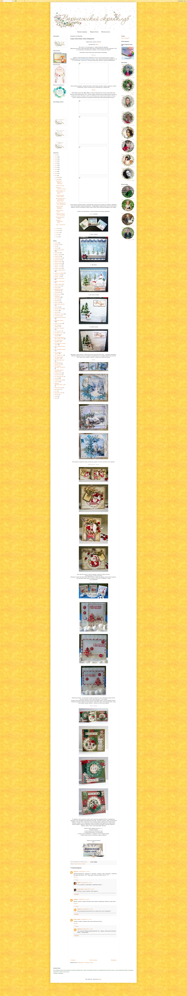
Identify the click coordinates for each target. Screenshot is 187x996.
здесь (101, 828)
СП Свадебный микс (59, 376)
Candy (56, 396)
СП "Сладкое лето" (59, 355)
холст (56, 391)
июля (57, 234)
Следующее (73, 960)
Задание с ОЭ (58, 276)
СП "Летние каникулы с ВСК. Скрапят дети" (60, 338)
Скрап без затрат (58, 323)
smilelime (76, 899)
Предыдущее (114, 960)
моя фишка (57, 300)
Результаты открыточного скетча (59, 221)
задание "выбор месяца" (60, 270)
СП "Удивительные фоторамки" (59, 357)
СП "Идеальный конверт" (58, 335)
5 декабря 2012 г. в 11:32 (86, 919)
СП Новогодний (58, 374)
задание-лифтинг (58, 284)
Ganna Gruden (77, 919)
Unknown (76, 871)
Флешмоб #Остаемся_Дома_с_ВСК (60, 384)
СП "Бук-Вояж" (58, 331)
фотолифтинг (58, 389)
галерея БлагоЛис (58, 258)
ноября (57, 179)
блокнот (56, 248)
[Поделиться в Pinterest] (96, 862)
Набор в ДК (57, 302)
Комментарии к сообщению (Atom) (85, 962)
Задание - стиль (58, 266)
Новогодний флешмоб (60, 304)
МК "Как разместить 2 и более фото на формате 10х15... (61, 199)
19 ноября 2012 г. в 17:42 (86, 882)
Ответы (76, 880)
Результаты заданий (59, 320)
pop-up (56, 398)
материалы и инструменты (57, 296)
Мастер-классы (105, 32)
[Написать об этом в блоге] (92, 862)
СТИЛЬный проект (59, 380)
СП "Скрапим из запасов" (58, 353)
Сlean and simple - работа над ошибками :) (60, 207)
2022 (56, 154)
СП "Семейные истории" (60, 349)
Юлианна (94, 55)
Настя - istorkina (93, 705)
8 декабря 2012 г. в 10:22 (87, 929)
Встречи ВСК (57, 256)
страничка (57, 381)
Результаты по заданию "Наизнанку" (59, 182)
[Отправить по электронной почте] (91, 862)
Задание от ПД (58, 274)
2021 (56, 157)
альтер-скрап (57, 244)
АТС (56, 246)
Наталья (91, 214)
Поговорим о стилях (59, 314)
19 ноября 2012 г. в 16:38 (83, 871)
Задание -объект (77, 863)
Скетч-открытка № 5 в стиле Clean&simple (61, 203)
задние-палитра (58, 286)
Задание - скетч (58, 264)
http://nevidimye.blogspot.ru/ (85, 59)
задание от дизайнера (59, 273)
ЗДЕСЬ (96, 44)
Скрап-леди (80, 889)
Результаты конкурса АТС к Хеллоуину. (60, 214)
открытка (83, 863)
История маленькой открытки (60, 218)
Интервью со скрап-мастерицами (59, 290)
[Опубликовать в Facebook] (95, 862)
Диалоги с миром (58, 261)
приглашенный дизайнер (60, 317)
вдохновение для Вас (59, 249)
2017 (56, 165)
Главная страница (82, 32)
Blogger (99, 979)
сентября (58, 230)
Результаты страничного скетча (61, 188)
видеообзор (57, 252)
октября (58, 228)
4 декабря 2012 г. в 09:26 (83, 899)
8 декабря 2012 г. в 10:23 (87, 909)
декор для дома (58, 259)
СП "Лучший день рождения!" (59, 341)
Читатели (57, 394)
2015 (56, 169)
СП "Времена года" (59, 332)
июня (57, 236)
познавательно (58, 315)
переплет (57, 312)
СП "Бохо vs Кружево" (60, 328)
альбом (56, 242)
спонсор (56, 378)
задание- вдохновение (59, 281)
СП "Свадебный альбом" (60, 346)
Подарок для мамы (60, 185)
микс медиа (57, 298)
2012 (56, 175)
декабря (58, 177)
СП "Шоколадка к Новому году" (58, 363)
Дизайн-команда (58, 263)
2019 (56, 161)
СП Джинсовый (58, 373)
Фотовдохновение (59, 387)
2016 (56, 167)
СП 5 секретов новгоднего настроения (60, 366)
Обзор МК (57, 307)
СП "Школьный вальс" (60, 360)
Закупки (56, 287)
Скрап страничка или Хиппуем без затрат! (60, 192)
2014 (56, 171)
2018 (56, 163)
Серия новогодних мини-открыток (60, 196)
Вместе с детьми (58, 254)
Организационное (59, 308)
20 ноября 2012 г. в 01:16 (88, 889)
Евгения (93, 89)
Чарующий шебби (59, 392)
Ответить (76, 877)
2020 (56, 159)
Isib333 (78, 882)
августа (58, 232)
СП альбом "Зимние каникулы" (59, 370)
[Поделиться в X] (93, 862)
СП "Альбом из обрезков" (58, 326)
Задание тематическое (59, 278)
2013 (56, 173)
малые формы (58, 292)
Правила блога (94, 32)
